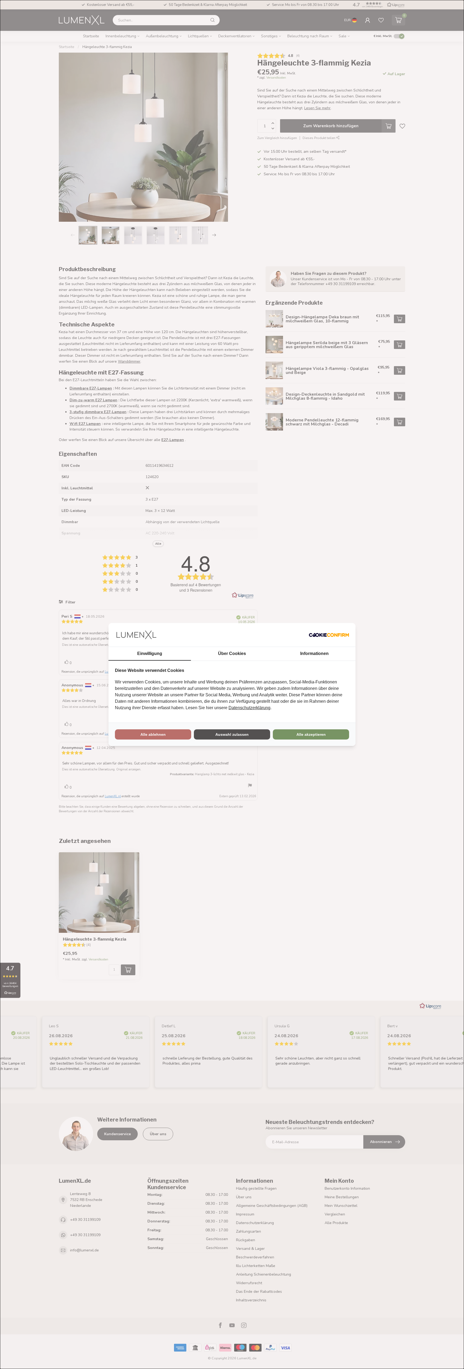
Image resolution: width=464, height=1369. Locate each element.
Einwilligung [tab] (149, 653)
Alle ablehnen (153, 734)
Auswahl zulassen (232, 734)
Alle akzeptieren (311, 734)
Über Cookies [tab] (232, 653)
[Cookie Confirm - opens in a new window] (329, 635)
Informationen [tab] (314, 653)
